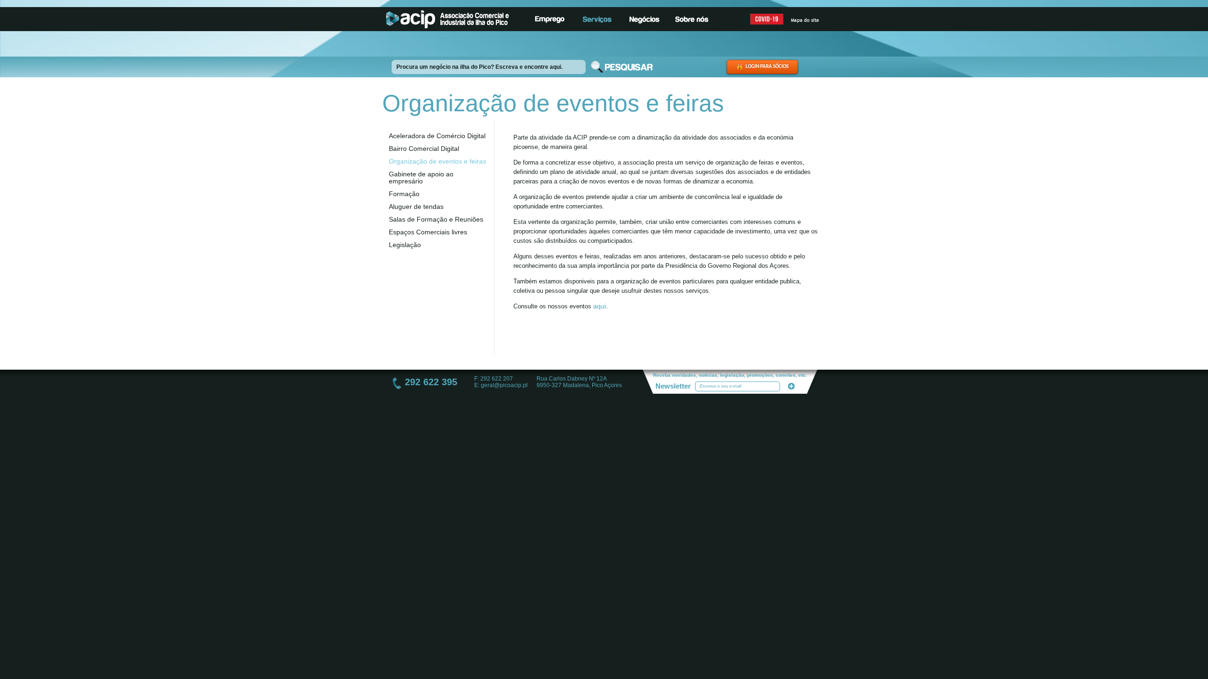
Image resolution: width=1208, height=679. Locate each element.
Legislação (405, 244)
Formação (404, 194)
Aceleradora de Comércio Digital (437, 136)
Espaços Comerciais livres (428, 232)
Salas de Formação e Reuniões (436, 219)
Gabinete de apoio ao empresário (421, 177)
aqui (599, 306)
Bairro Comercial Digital (424, 148)
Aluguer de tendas (416, 206)
